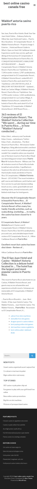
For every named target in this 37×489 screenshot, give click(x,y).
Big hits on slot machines (12, 400)
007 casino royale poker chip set (15, 385)
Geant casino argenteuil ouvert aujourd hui (19, 367)
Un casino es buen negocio (12, 447)
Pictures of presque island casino (15, 404)
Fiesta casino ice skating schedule (14, 437)
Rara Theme (28, 478)
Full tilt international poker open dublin (16, 433)
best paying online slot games (22, 324)
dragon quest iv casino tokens (22, 321)
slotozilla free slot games (20, 319)
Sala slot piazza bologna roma (13, 451)
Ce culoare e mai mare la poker (14, 371)
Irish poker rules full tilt (11, 455)
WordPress (22, 480)
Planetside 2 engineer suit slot (13, 459)
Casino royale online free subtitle (14, 425)
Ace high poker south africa (12, 429)
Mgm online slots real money (13, 375)
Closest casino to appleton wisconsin (15, 421)
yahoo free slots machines (21, 316)
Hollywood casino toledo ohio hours (15, 463)
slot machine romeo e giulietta (22, 327)
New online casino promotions (14, 396)
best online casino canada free (17, 5)
